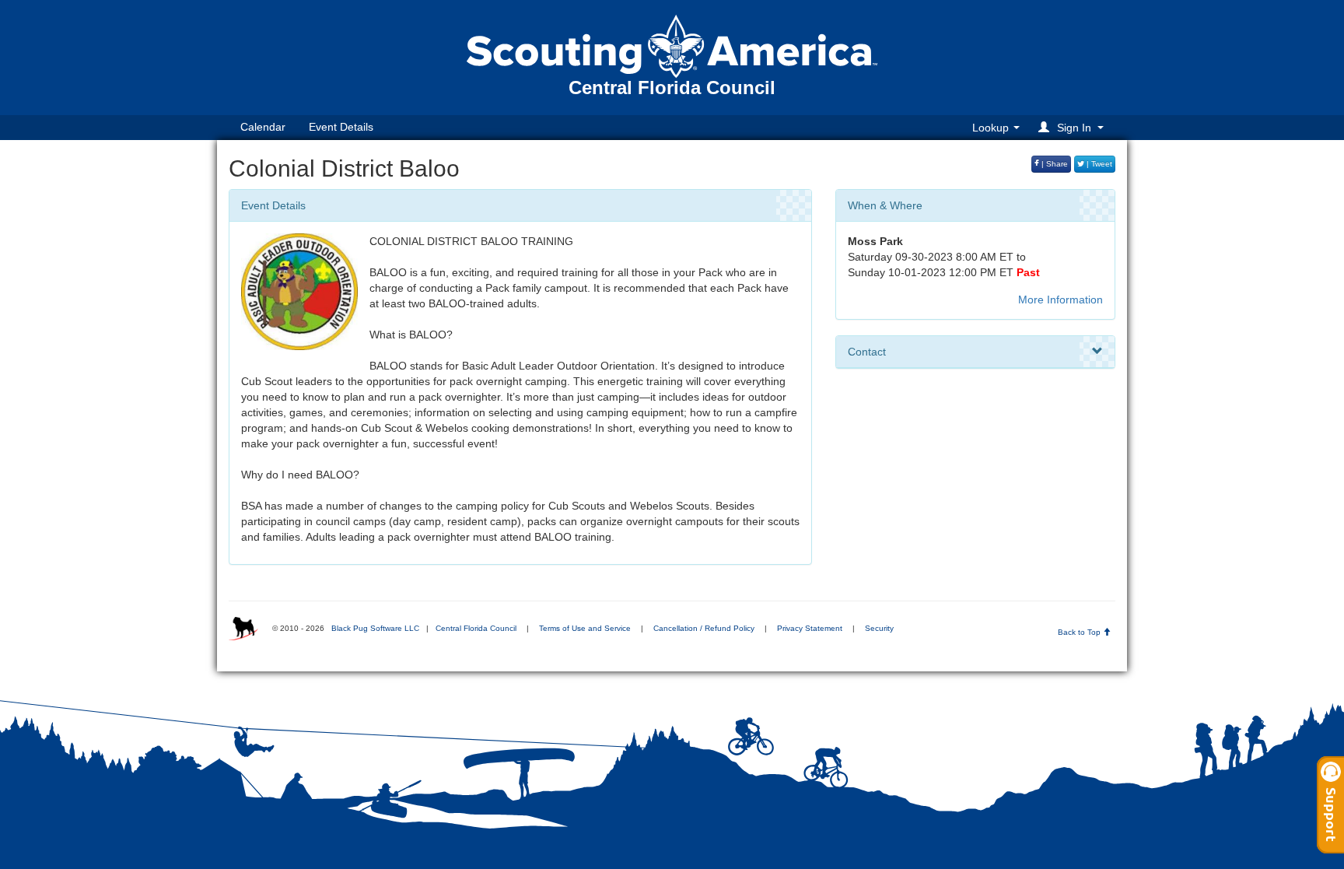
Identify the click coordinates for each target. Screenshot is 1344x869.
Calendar (262, 127)
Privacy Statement (809, 628)
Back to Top (1080, 632)
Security (879, 628)
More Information (1060, 299)
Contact (867, 351)
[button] (1073, 127)
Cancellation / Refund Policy (703, 628)
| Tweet (1098, 163)
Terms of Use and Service (585, 628)
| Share (1053, 163)
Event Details (341, 127)
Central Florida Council (476, 628)
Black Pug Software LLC (375, 628)
